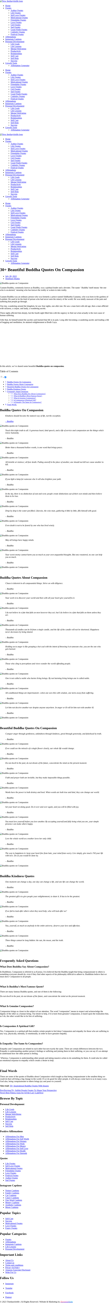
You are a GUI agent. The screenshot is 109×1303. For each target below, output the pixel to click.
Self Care (14, 56)
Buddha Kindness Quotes (16, 389)
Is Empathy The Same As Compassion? (28, 402)
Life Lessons (16, 46)
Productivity (16, 51)
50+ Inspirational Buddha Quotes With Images (29, 1086)
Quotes (8, 8)
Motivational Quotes (19, 17)
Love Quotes (16, 22)
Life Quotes (16, 13)
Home (8, 6)
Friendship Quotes (18, 20)
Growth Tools (11, 63)
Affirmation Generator (20, 65)
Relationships (16, 53)
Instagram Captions (13, 39)
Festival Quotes (17, 34)
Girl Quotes (15, 25)
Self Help (15, 58)
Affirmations (10, 37)
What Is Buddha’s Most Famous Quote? (28, 396)
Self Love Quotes (18, 15)
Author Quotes (17, 10)
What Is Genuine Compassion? (25, 398)
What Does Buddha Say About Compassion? (30, 394)
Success (14, 61)
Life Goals (15, 44)
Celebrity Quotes (18, 32)
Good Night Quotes (19, 29)
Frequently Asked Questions (17, 391)
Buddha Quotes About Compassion (20, 384)
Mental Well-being (18, 49)
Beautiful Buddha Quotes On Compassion (22, 387)
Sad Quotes (15, 27)
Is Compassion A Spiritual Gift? (25, 400)
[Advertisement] (54, 344)
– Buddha (9, 421)
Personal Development (14, 41)
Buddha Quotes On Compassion (19, 382)
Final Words (12, 404)
